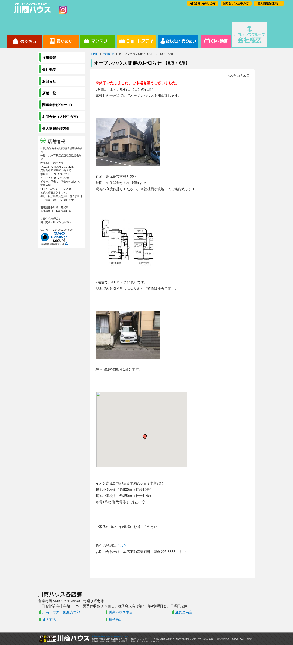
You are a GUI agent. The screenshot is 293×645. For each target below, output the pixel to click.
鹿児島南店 (183, 612)
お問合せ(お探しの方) (202, 3)
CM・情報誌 (215, 35)
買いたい (61, 35)
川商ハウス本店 (121, 612)
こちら (121, 545)
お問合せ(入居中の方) (236, 3)
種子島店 (115, 619)
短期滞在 (97, 35)
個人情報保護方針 (269, 3)
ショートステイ (136, 35)
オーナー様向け (178, 35)
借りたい (24, 35)
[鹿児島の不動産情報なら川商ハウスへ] (31, 14)
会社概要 (249, 35)
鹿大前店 (49, 619)
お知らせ (109, 54)
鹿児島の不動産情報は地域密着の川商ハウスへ (110, 636)
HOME (94, 54)
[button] (145, 437)
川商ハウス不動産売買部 (61, 612)
